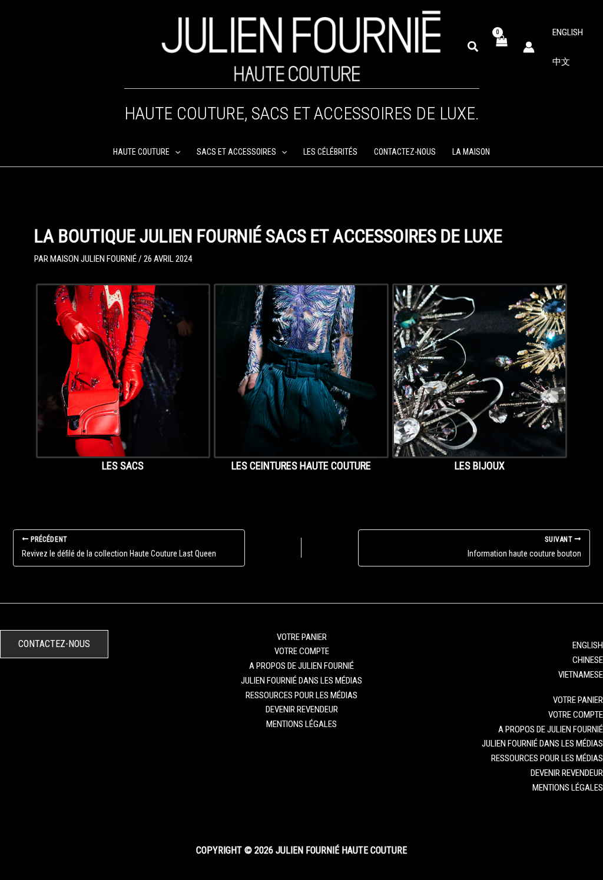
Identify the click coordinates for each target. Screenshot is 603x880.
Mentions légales (301, 724)
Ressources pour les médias (301, 695)
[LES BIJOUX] (479, 371)
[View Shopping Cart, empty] (501, 47)
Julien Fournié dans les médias (301, 680)
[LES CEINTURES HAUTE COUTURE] (301, 371)
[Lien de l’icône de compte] (529, 47)
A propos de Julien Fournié (301, 666)
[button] (473, 47)
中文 (561, 61)
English (567, 32)
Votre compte (301, 651)
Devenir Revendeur (302, 709)
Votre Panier (302, 637)
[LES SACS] (123, 371)
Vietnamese (580, 674)
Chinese (587, 660)
